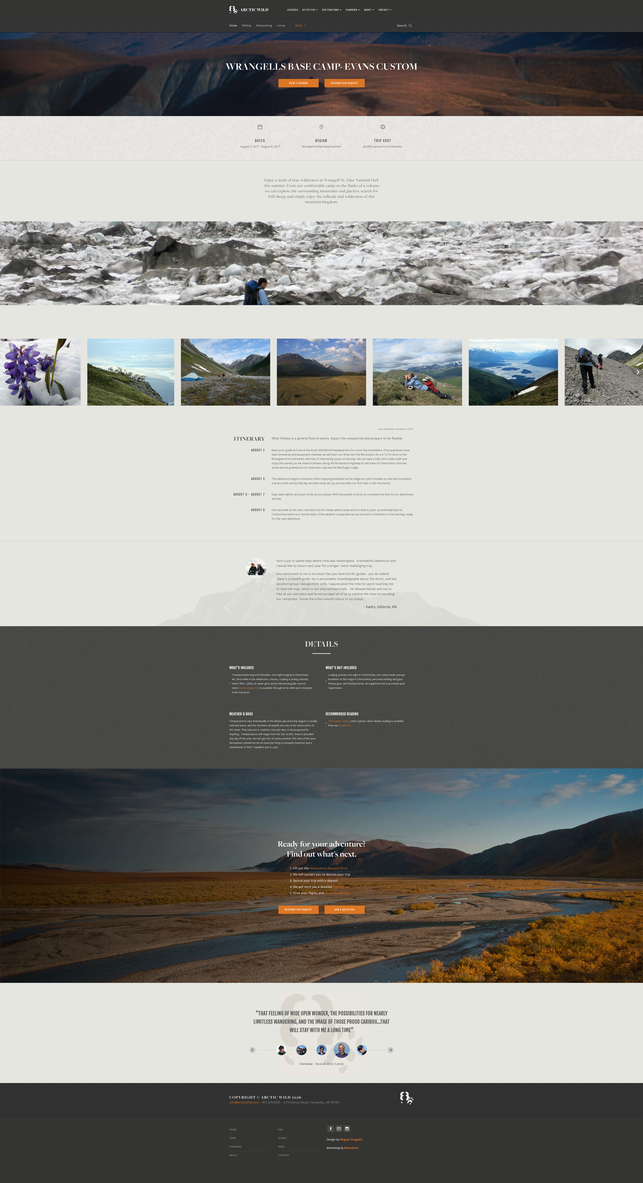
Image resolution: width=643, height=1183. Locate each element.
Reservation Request (298, 909)
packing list (341, 887)
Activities (308, 10)
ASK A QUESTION (344, 909)
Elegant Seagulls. (351, 1139)
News (281, 1146)
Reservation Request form (328, 868)
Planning (351, 10)
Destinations (330, 10)
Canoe (281, 25)
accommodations (337, 893)
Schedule (292, 10)
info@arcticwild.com (244, 1102)
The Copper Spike (338, 721)
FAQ (280, 1129)
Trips (232, 1138)
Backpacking (264, 25)
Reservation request (344, 83)
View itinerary (298, 83)
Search (402, 25)
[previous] (5, 372)
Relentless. (351, 1148)
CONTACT (283, 1155)
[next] (637, 372)
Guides (282, 1138)
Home (233, 25)
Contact (383, 10)
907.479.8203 (271, 1102)
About (368, 10)
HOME (232, 1129)
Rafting (246, 25)
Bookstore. (345, 725)
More (298, 25)
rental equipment (249, 687)
